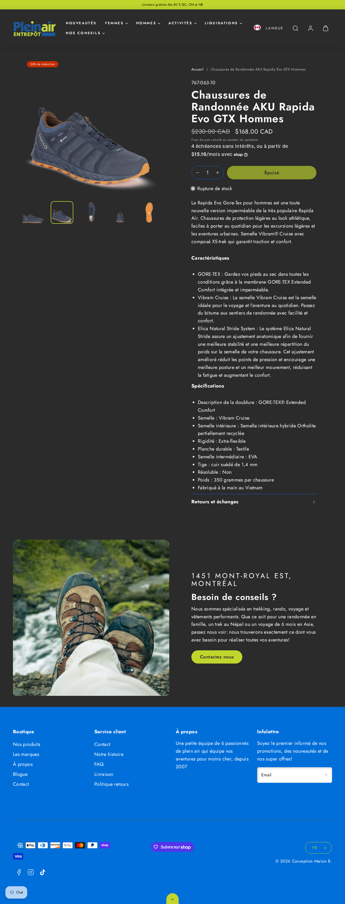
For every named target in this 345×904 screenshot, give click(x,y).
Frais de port (200, 139)
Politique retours (111, 784)
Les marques (26, 754)
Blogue (20, 774)
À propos (23, 764)
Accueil (197, 69)
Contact (21, 784)
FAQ (99, 764)
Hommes (146, 23)
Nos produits (26, 744)
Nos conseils (83, 33)
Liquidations (221, 23)
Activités (180, 23)
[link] (310, 28)
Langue (275, 28)
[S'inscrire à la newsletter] (326, 775)
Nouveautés (81, 23)
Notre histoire (108, 754)
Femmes (114, 23)
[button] (257, 28)
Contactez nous (217, 657)
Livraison (103, 774)
